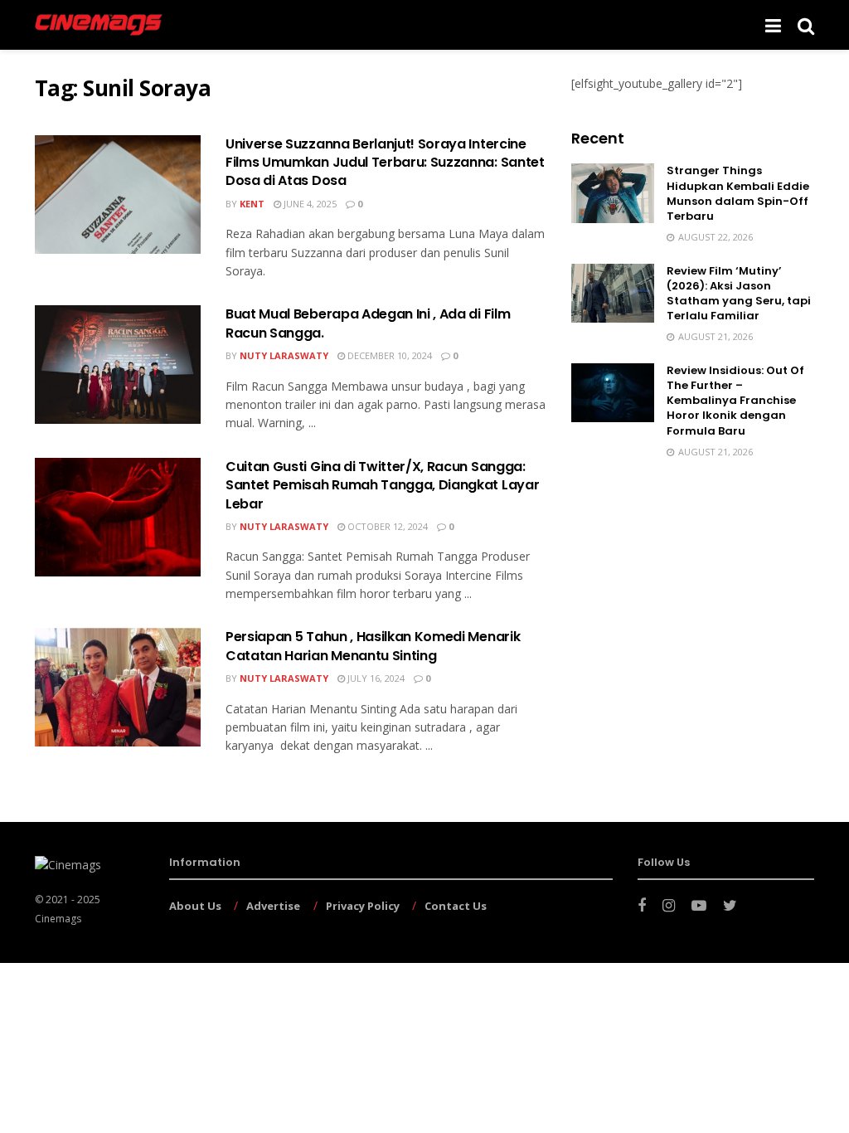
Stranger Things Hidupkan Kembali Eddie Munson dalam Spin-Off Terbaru (738, 193)
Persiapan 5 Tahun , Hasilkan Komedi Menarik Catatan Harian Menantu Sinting (373, 645)
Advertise (273, 905)
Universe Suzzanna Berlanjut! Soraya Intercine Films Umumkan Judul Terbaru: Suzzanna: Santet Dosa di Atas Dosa (385, 162)
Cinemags (58, 919)
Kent (252, 203)
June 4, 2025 (309, 203)
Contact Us (455, 905)
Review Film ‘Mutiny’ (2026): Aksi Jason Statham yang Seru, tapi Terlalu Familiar (739, 293)
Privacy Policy (363, 905)
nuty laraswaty (284, 355)
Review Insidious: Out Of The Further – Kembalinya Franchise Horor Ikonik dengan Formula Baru (735, 400)
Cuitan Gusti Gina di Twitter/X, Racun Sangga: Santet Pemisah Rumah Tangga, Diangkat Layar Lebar (382, 485)
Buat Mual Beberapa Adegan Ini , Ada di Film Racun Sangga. (368, 323)
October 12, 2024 (386, 526)
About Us (195, 905)
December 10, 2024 (388, 355)
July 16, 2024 (375, 678)
